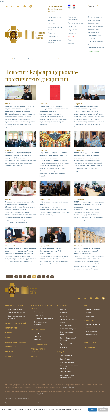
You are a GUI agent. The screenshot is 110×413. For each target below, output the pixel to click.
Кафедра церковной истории (67, 362)
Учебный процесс (94, 32)
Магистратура (37, 336)
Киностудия (72, 33)
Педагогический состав (96, 48)
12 (39, 277)
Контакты (51, 20)
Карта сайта (60, 403)
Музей (70, 40)
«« (16, 277)
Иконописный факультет (66, 325)
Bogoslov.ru (72, 43)
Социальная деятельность (93, 324)
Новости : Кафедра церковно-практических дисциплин (39, 59)
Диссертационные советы (93, 309)
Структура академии (95, 17)
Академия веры (90, 338)
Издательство (73, 30)
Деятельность (88, 321)
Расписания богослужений (15, 323)
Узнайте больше (68, 387)
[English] (74, 5)
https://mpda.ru (41, 394)
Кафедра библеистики (66, 356)
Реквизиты (51, 33)
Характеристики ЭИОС (66, 344)
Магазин (71, 37)
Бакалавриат (37, 333)
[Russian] (69, 5)
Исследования (89, 313)
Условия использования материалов (26, 403)
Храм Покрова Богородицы (15, 309)
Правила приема (38, 315)
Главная (7, 59)
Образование (62, 306)
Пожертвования (88, 347)
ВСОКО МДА (63, 347)
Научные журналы (90, 316)
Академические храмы (75, 23)
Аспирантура (37, 340)
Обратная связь (53, 37)
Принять (92, 409)
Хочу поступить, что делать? (41, 312)
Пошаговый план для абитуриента (43, 319)
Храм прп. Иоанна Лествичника (16, 313)
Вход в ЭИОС (52, 24)
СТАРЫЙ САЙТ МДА (89, 343)
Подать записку (93, 51)
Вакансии (34, 356)
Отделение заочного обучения (68, 329)
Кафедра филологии (65, 372)
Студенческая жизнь (91, 331)
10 (29, 277)
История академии (54, 17)
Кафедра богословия (65, 359)
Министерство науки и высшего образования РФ (18, 398)
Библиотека (72, 26)
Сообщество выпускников (15, 342)
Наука (16, 59)
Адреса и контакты (10, 403)
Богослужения (89, 328)
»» (52, 277)
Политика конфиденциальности (47, 403)
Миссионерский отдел (91, 334)
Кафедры (60, 352)
